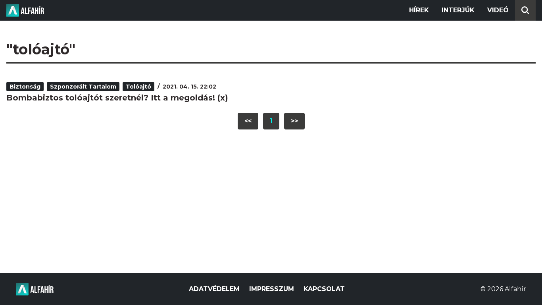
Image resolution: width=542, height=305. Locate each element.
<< (248, 121)
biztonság (25, 86)
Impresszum (271, 289)
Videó (498, 10)
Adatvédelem (214, 289)
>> (294, 121)
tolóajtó (138, 86)
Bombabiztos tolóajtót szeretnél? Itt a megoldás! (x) (117, 97)
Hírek (419, 10)
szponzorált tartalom (83, 86)
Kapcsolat (324, 289)
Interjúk (458, 10)
